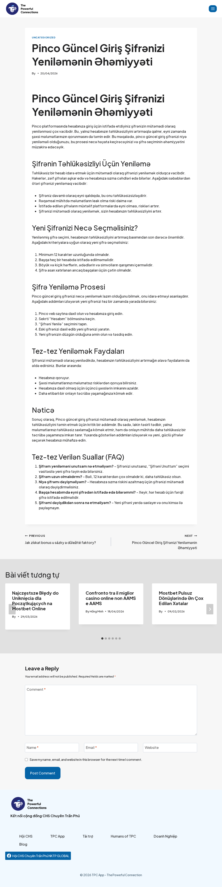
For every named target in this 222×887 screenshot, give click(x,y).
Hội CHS (26, 836)
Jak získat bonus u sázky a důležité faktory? (60, 539)
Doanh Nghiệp (165, 836)
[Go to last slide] (12, 609)
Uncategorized (44, 37)
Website (152, 747)
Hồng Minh (96, 611)
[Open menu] (213, 8)
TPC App (57, 836)
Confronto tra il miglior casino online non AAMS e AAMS (111, 598)
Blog (23, 844)
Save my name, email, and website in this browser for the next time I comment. (86, 759)
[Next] (209, 609)
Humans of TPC (123, 836)
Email (91, 747)
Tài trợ (88, 836)
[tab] (102, 638)
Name (33, 747)
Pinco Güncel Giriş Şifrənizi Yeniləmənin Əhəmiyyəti (164, 542)
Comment (36, 689)
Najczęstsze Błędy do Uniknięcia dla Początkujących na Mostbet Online (35, 600)
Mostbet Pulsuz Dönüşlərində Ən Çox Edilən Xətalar (181, 598)
